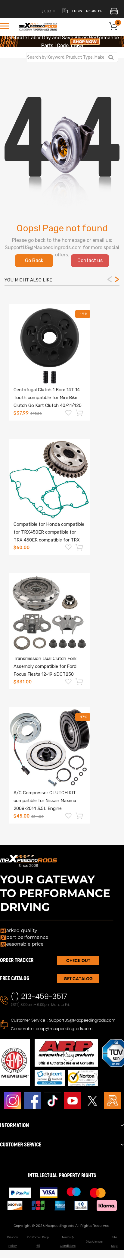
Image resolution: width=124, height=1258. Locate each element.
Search (111, 57)
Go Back (34, 260)
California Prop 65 (38, 1241)
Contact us (90, 260)
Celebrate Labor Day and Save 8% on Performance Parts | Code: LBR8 (62, 41)
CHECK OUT (78, 960)
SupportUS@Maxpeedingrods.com (82, 1020)
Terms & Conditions (68, 1241)
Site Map (114, 1241)
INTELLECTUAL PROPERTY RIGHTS (62, 1175)
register (94, 11)
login (77, 11)
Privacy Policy (12, 1241)
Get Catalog (78, 979)
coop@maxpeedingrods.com (64, 1029)
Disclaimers (94, 1241)
